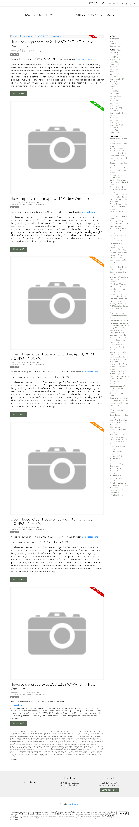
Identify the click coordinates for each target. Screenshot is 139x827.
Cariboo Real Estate (93, 733)
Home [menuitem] (27, 15)
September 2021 (116, 113)
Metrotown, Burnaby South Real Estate (69, 744)
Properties (37, 15)
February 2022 (116, 106)
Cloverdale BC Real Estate (39, 736)
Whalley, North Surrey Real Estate (19, 756)
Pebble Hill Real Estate (23, 748)
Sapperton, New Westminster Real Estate (21, 751)
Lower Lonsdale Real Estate (89, 743)
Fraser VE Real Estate (118, 253)
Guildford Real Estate (64, 741)
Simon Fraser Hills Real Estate (42, 751)
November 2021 (116, 108)
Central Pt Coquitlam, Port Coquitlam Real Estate (118, 206)
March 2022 (115, 103)
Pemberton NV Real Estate (37, 748)
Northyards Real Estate (83, 746)
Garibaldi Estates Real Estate (44, 740)
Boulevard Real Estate (44, 733)
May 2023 (114, 89)
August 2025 (115, 60)
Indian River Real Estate (63, 743)
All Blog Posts (115, 39)
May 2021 (114, 115)
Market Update (95, 15)
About (109, 15)
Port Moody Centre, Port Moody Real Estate (57, 748)
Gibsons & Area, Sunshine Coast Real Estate (88, 740)
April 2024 (114, 72)
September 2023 (117, 79)
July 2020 (114, 130)
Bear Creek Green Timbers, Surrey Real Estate (118, 158)
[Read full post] (57, 37)
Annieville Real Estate (81, 731)
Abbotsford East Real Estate (26, 731)
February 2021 (115, 123)
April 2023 (114, 91)
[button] (122, 3)
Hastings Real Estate (97, 741)
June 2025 (114, 64)
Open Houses (115, 44)
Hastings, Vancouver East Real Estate (20, 743)
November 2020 (116, 125)
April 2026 (114, 57)
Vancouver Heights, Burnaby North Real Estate (55, 754)
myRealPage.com (73, 804)
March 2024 (115, 74)
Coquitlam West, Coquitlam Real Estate (74, 736)
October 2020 (115, 127)
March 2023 (115, 94)
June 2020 (114, 132)
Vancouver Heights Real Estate (32, 754)
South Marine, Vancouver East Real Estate (118, 429)
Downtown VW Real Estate (37, 738)
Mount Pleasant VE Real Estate (23, 746)
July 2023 (114, 84)
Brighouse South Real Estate (58, 733)
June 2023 (114, 86)
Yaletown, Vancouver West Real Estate (52, 756)
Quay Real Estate (89, 748)
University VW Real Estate (70, 752)
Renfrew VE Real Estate (64, 749)
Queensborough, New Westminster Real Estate (30, 749)
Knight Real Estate (76, 743)
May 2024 (114, 69)
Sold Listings (115, 46)
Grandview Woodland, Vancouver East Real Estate (44, 741)
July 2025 (114, 62)
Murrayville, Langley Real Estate (67, 746)
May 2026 (114, 55)
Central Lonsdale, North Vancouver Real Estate (36, 735)
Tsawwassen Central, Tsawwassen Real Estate (50, 752)
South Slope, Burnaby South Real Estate (25, 752)
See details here (84, 59)
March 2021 (114, 120)
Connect (112, 3)
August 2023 (115, 81)
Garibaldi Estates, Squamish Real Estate (64, 740)
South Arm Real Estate (57, 751)
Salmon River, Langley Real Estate (94, 749)
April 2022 (114, 101)
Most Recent (115, 52)
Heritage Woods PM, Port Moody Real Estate (44, 743)
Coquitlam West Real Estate (55, 736)
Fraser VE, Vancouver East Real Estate (25, 740)
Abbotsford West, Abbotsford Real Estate (62, 731)
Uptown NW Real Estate (84, 752)
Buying (49, 15)
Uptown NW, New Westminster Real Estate (30, 52)
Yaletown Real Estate (35, 756)
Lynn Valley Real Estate (39, 744)
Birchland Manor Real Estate (29, 733)
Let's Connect (109, 790)
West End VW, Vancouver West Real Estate (79, 754)
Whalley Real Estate (97, 754)
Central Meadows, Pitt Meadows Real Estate (61, 735)
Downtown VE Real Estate (22, 738)
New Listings (115, 41)
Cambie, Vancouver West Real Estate (77, 733)
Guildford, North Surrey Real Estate (81, 741)
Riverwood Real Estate (77, 749)
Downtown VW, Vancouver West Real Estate (57, 738)
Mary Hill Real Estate (51, 744)
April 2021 (114, 118)
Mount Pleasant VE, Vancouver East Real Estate (45, 746)
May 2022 (114, 98)
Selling (79, 15)
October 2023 (115, 77)
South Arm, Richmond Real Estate (73, 751)
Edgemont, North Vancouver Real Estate (81, 738)
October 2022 (115, 96)
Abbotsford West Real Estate (42, 731)
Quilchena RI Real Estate (50, 749)
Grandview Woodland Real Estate (19, 741)
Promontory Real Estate (76, 748)
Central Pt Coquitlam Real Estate (83, 735)
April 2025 (114, 67)
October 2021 (115, 110)
